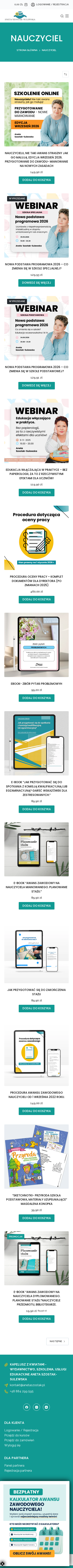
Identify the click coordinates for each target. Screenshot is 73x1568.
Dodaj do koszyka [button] (36, 180)
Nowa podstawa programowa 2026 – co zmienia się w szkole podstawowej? (36, 369)
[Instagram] (36, 1407)
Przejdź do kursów (17, 1435)
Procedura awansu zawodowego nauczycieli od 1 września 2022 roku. (37, 1095)
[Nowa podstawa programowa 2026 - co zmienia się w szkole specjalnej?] (36, 225)
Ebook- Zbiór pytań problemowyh (36, 684)
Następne (56, 1341)
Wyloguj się (12, 1445)
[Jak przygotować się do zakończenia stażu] (36, 951)
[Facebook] (26, 1407)
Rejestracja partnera (18, 1470)
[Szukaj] (62, 16)
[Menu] (67, 16)
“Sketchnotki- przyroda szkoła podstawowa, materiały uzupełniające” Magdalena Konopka (36, 1199)
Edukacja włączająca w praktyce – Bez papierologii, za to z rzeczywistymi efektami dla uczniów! (36, 474)
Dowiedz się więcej (36, 283)
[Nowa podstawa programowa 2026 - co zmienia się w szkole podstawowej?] (36, 328)
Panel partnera (14, 1465)
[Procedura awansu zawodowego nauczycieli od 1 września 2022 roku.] (36, 1054)
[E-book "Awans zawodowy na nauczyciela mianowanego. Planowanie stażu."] (36, 849)
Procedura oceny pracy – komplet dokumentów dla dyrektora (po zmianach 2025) (36, 581)
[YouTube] (46, 1407)
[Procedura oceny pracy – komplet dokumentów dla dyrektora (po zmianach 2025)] (36, 538)
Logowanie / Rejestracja (21, 1430)
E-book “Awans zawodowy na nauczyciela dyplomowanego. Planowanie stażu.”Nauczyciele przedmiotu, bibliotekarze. (36, 1298)
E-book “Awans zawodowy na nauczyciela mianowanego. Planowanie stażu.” (36, 887)
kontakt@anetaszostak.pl (27, 1385)
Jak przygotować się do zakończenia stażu (36, 992)
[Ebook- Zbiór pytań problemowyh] (36, 645)
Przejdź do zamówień (19, 1440)
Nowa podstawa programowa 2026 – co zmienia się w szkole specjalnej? (36, 266)
